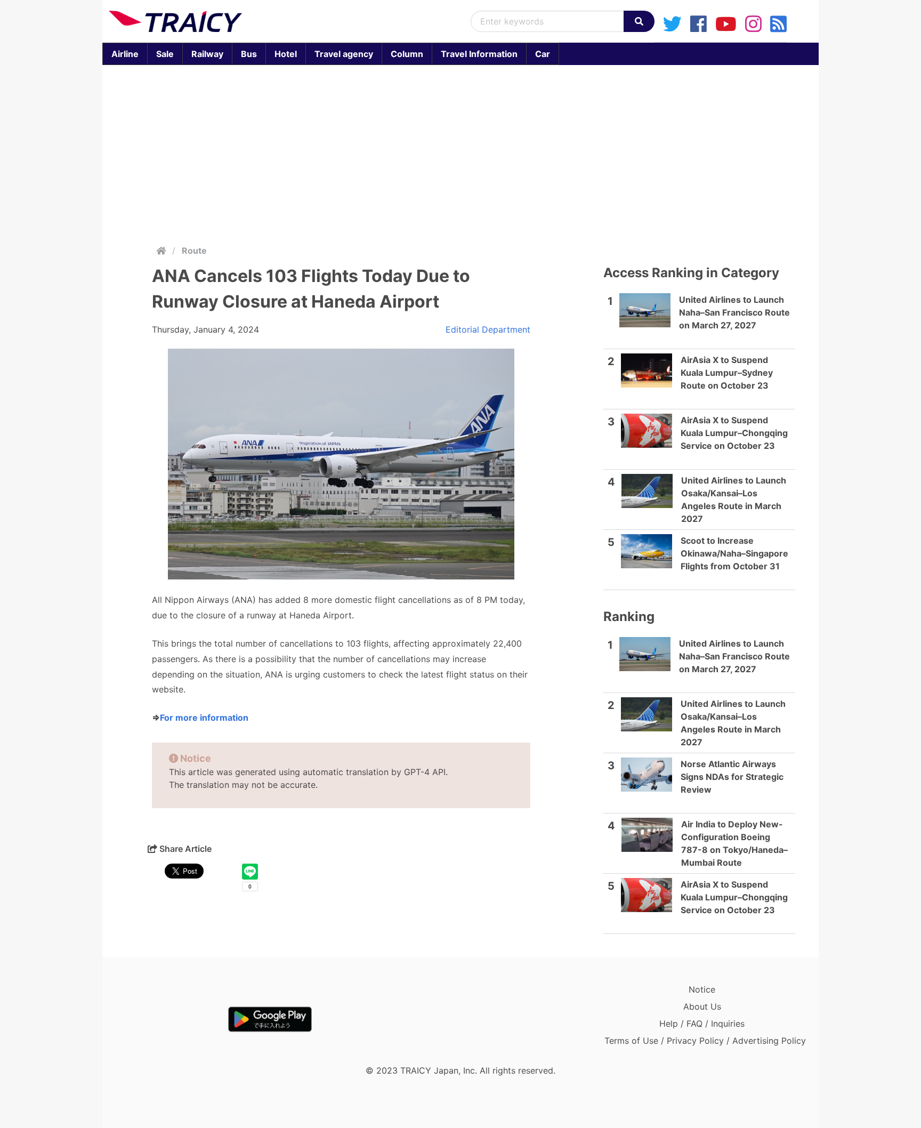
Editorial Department (488, 329)
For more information (204, 717)
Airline (125, 54)
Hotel (285, 54)
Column (407, 54)
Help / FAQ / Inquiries (702, 1023)
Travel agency (343, 54)
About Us (702, 1006)
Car (542, 54)
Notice (702, 989)
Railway (207, 54)
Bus (249, 54)
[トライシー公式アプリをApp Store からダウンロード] (171, 1019)
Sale (165, 54)
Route (194, 250)
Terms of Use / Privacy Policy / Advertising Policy (705, 1040)
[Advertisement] (460, 152)
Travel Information (479, 54)
